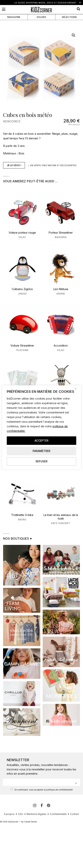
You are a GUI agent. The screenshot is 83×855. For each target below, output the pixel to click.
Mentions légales (36, 814)
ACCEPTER (41, 440)
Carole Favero (30, 821)
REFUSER (41, 461)
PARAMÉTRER (41, 451)
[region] (41, 427)
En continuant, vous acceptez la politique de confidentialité (43, 790)
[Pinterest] (48, 805)
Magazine (13, 17)
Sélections (69, 17)
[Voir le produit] (22, 219)
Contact (74, 814)
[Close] (77, 388)
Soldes (41, 17)
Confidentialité (58, 814)
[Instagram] (35, 805)
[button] (73, 35)
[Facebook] (42, 805)
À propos (9, 814)
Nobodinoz (11, 121)
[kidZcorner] (41, 9)
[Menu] (3, 9)
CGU (20, 814)
